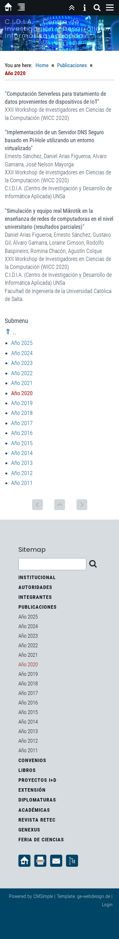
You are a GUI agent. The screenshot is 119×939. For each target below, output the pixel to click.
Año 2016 (22, 433)
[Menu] (109, 7)
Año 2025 (22, 343)
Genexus (29, 830)
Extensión (32, 790)
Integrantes (35, 597)
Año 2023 (22, 363)
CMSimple (43, 896)
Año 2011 (22, 483)
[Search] (97, 7)
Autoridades (35, 587)
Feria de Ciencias (41, 840)
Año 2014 (22, 453)
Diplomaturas (37, 800)
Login (107, 904)
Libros (27, 770)
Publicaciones (72, 65)
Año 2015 (22, 443)
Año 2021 (22, 383)
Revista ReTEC (37, 820)
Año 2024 (22, 353)
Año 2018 (22, 413)
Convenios (32, 760)
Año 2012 (22, 473)
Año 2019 (22, 403)
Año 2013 (22, 462)
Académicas (34, 810)
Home (42, 65)
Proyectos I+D (37, 780)
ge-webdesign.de (93, 896)
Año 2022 (22, 373)
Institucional (37, 577)
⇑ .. (11, 331)
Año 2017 (22, 423)
